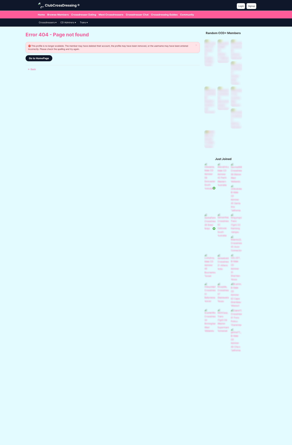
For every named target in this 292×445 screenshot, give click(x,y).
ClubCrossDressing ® (62, 5)
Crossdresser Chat (137, 14)
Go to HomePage (39, 58)
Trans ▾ (84, 22)
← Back (32, 69)
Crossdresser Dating (83, 14)
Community (187, 14)
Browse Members (58, 14)
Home (41, 14)
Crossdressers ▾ (48, 22)
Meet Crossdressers (111, 14)
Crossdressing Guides (164, 14)
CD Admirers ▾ (68, 22)
